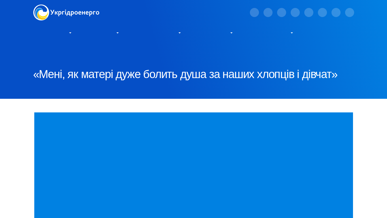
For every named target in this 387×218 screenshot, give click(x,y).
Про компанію (49, 32)
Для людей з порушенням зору (173, 12)
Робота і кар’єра (268, 32)
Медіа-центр (212, 32)
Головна (40, 51)
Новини (87, 51)
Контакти (321, 32)
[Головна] (66, 7)
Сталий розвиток (155, 32)
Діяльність (101, 32)
